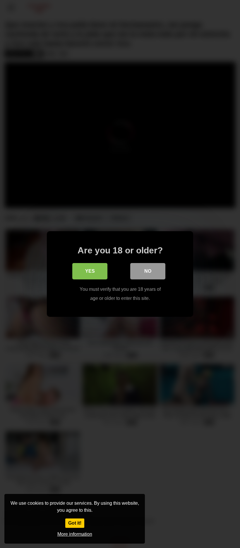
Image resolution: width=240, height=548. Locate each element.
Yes (90, 271)
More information (74, 534)
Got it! (74, 523)
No (147, 271)
